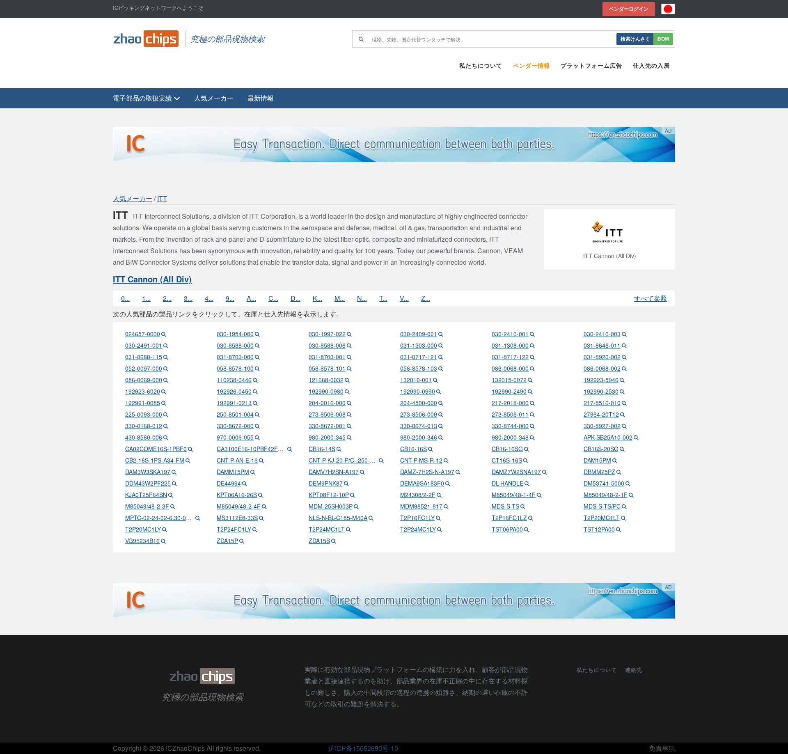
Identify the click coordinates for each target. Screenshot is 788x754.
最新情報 (260, 98)
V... (404, 298)
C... (273, 298)
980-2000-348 (510, 437)
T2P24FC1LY (234, 529)
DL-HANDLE (507, 483)
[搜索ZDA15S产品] (333, 540)
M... (339, 298)
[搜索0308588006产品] (349, 345)
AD (668, 130)
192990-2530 (601, 391)
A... (251, 298)
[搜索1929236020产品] (163, 391)
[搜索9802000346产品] (440, 437)
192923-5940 (601, 380)
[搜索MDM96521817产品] (446, 506)
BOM (663, 39)
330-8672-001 (327, 426)
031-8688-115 (143, 357)
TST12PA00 (599, 529)
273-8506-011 (510, 414)
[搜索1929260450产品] (255, 391)
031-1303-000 (418, 345)
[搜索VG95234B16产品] (163, 540)
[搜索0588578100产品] (257, 368)
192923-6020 (142, 391)
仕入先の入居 (651, 65)
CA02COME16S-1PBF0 (156, 449)
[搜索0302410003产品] (624, 333)
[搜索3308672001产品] (349, 425)
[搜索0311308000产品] (532, 345)
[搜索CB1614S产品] (339, 448)
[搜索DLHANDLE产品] (527, 483)
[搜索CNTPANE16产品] (261, 460)
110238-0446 (234, 380)
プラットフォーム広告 (591, 65)
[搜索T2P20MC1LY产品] (164, 529)
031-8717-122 (510, 357)
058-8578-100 (235, 368)
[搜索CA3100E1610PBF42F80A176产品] (289, 448)
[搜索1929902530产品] (622, 391)
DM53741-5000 (604, 483)
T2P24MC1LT (327, 529)
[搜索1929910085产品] (163, 402)
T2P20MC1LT (602, 517)
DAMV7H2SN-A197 (334, 472)
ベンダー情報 (531, 65)
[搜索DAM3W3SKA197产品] (174, 471)
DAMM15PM (233, 472)
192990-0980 (326, 391)
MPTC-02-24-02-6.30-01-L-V (159, 517)
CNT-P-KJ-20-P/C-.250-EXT (343, 460)
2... (167, 298)
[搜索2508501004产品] (257, 414)
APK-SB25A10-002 (608, 437)
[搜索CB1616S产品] (430, 448)
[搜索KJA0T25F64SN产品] (170, 494)
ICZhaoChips (185, 748)
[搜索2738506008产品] (349, 414)
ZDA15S (319, 540)
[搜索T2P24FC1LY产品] (254, 529)
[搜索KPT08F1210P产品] (352, 494)
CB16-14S (322, 449)
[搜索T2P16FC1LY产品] (438, 517)
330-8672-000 (235, 426)
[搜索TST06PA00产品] (526, 529)
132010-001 (416, 380)
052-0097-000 (143, 368)
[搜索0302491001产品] (165, 345)
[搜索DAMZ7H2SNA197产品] (458, 471)
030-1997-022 (327, 334)
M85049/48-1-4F (514, 494)
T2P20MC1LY (143, 529)
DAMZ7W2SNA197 (516, 472)
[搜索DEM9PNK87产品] (346, 483)
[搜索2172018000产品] (532, 402)
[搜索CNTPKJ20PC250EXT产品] (381, 460)
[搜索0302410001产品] (532, 333)
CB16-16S (413, 449)
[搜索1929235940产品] (622, 379)
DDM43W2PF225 (148, 483)
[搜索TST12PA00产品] (618, 529)
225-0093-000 (143, 414)
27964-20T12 (601, 414)
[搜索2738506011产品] (532, 414)
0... (125, 298)
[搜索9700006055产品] (257, 437)
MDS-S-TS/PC (602, 506)
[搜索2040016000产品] (349, 402)
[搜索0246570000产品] (163, 333)
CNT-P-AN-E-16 (237, 460)
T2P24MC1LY (418, 529)
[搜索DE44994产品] (244, 483)
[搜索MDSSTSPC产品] (624, 506)
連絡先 (633, 670)
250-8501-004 (235, 414)
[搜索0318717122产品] (532, 356)
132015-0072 (509, 380)
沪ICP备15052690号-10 (363, 748)
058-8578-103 (418, 368)
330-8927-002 (602, 426)
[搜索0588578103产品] (440, 368)
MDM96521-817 (421, 506)
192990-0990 (417, 391)
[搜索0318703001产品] (349, 356)
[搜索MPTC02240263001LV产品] (197, 517)
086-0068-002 (602, 368)
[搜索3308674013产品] (440, 425)
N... (362, 298)
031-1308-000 (510, 345)
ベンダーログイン (628, 9)
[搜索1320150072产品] (530, 379)
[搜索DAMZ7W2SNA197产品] (544, 471)
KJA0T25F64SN (146, 494)
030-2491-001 (143, 345)
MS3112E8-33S (237, 517)
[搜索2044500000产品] (440, 402)
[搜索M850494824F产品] (264, 506)
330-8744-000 (510, 426)
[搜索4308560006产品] (165, 437)
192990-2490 (509, 391)
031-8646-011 (602, 345)
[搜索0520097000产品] (165, 368)
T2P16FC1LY (417, 517)
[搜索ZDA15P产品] (241, 540)
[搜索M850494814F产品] (539, 494)
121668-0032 (326, 380)
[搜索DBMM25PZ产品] (618, 471)
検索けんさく (635, 39)
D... (295, 298)
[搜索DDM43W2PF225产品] (174, 483)
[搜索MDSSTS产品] (522, 506)
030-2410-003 (602, 334)
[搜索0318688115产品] (165, 356)
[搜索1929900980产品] (347, 391)
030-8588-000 (235, 345)
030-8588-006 (327, 345)
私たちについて (480, 65)
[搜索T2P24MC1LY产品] (439, 529)
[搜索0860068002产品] (624, 368)
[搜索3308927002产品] (624, 425)
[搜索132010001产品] (435, 379)
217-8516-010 (602, 403)
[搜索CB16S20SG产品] (622, 448)
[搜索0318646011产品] (624, 345)
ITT (162, 198)
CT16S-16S (507, 460)
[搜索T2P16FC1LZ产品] (530, 517)
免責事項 (662, 748)
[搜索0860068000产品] (532, 368)
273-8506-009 (418, 414)
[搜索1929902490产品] (530, 391)
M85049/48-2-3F (147, 506)
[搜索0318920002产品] (624, 356)
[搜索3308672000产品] (257, 425)
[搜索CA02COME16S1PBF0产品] (190, 448)
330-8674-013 (418, 426)
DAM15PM (597, 460)
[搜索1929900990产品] (438, 391)
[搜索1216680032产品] (347, 379)
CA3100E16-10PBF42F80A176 (251, 449)
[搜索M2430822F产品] (439, 494)
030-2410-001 (510, 334)
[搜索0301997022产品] (349, 333)
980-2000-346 (418, 437)
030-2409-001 (418, 334)
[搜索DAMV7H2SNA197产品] (362, 471)
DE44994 (229, 483)
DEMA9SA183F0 (422, 483)
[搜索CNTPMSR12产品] (446, 460)
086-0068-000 (510, 368)
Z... (425, 298)
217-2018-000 (510, 403)
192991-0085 (142, 403)
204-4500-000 (418, 403)
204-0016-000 (327, 403)
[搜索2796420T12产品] (622, 414)
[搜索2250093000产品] (165, 414)
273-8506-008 (327, 414)
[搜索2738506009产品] (440, 414)
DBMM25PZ (599, 472)
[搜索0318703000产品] (257, 356)
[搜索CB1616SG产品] (526, 448)
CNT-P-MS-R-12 (421, 460)
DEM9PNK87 (326, 483)
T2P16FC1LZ (509, 517)
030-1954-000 (235, 334)
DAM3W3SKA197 (147, 472)
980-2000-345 (327, 437)
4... (209, 298)
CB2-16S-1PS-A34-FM (154, 460)
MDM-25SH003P (331, 506)
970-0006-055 (235, 437)
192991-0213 (234, 403)
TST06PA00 (507, 529)
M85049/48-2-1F (606, 494)
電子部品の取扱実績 (143, 98)
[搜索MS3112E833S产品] (261, 517)
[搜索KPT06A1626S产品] (260, 494)
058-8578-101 (327, 368)
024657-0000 (142, 334)
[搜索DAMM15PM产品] (252, 471)
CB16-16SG (507, 449)
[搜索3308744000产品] (532, 425)
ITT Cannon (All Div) (152, 279)
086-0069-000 (143, 380)
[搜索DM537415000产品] (627, 483)
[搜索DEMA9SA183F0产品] (447, 483)
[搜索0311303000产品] (440, 345)
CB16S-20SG (601, 449)
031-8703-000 (235, 357)
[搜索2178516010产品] (624, 402)
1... (146, 298)
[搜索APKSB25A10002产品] (636, 437)
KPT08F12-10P (329, 494)
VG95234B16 (142, 540)
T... (383, 298)
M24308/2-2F (417, 494)
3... (188, 298)
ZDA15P (227, 540)
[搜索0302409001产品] (440, 333)
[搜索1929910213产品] (255, 402)
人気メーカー (214, 98)
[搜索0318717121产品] (440, 356)
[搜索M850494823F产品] (172, 506)
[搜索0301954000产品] (257, 333)
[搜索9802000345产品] (349, 437)
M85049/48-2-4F (239, 506)
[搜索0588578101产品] (349, 368)
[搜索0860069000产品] (165, 379)
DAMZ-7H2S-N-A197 (427, 472)
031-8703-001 (327, 357)
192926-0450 (234, 391)
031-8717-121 (418, 357)
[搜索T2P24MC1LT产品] (348, 529)
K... (317, 298)
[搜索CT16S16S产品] (525, 460)
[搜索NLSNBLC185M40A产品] (371, 517)
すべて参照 (650, 298)
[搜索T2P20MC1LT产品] (623, 517)
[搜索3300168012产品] (165, 425)
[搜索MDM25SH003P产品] (356, 506)
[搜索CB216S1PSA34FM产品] (188, 460)
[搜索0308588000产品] (257, 345)
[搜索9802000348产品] (532, 437)
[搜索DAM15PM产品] (614, 460)
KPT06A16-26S (237, 494)
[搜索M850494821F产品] (631, 494)
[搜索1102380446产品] (255, 379)
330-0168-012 (143, 426)
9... (230, 298)
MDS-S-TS (505, 506)
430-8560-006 (143, 437)
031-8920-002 (602, 357)
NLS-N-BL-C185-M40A (338, 517)
